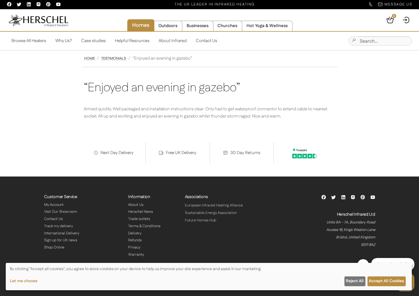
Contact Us (206, 41)
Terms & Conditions (144, 226)
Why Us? (63, 41)
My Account (54, 204)
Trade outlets (139, 218)
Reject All (355, 281)
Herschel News (140, 211)
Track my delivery (58, 226)
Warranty (136, 254)
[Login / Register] (406, 20)
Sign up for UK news (60, 240)
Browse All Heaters (29, 41)
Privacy (134, 247)
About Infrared (173, 41)
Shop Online (54, 247)
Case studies (93, 41)
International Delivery (61, 233)
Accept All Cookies (386, 281)
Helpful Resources (132, 41)
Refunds (135, 240)
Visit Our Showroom (60, 211)
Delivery (134, 233)
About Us (135, 204)
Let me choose (23, 281)
